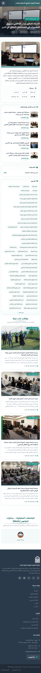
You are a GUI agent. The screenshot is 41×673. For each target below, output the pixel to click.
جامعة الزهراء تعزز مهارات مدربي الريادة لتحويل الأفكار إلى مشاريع (18, 134)
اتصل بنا (36, 607)
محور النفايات (26, 186)
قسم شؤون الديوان (32, 284)
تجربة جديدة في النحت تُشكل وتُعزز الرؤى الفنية (23, 399)
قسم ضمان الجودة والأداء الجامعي (29, 272)
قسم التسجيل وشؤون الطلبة (30, 308)
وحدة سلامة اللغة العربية (31, 255)
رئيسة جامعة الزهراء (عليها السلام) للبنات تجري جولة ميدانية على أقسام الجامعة (21, 354)
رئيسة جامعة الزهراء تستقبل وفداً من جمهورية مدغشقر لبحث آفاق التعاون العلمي (16, 124)
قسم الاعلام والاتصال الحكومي (16, 300)
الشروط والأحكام (5, 670)
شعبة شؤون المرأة (33, 276)
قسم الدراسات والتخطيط (31, 304)
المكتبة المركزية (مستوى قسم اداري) (28, 227)
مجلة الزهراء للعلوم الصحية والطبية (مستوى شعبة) (25, 207)
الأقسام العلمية (34, 594)
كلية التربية (35, 619)
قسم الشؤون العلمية (20, 284)
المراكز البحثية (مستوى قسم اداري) (29, 219)
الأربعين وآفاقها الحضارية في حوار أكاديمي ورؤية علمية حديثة (17, 144)
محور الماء (35, 190)
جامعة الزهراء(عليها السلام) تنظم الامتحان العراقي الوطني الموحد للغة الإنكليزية (22, 489)
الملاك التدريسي (34, 600)
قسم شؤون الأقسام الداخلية (13, 288)
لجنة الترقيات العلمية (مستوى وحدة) (28, 199)
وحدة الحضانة (13, 247)
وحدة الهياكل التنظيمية (17, 255)
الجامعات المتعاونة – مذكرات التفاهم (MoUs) (20, 520)
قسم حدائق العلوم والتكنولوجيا (30, 292)
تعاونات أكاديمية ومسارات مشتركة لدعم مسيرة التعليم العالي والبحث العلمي (17, 154)
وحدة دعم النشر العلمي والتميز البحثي (28, 195)
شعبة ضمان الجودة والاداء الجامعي (29, 267)
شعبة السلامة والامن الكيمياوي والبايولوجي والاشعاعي (24, 235)
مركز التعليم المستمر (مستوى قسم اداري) (27, 223)
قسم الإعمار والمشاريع (32, 296)
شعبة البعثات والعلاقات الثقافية (29, 231)
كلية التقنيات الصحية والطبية (30, 622)
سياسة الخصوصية (16, 670)
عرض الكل (21, 313)
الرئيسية (36, 591)
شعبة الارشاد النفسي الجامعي (21, 259)
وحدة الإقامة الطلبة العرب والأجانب (29, 239)
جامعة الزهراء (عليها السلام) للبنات (27, 3)
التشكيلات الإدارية (33, 597)
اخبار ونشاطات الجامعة (31, 173)
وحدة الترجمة (34, 251)
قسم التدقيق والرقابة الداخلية (30, 288)
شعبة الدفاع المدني (13, 272)
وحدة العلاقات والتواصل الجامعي (29, 243)
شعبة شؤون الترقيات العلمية (11, 263)
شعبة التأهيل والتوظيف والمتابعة (17, 276)
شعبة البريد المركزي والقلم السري (29, 263)
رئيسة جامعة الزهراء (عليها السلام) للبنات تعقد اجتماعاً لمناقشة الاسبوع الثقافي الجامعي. (21, 443)
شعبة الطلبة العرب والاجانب (16, 304)
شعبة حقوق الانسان (12, 227)
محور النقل (34, 186)
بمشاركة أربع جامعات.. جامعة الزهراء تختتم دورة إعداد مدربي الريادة (16, 113)
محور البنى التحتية (25, 190)
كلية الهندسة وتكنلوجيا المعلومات (29, 628)
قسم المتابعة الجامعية (32, 300)
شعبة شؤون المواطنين (14, 292)
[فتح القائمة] (3, 3)
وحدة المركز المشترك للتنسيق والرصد (28, 247)
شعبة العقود (34, 259)
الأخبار (36, 603)
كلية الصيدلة (35, 625)
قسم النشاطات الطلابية (18, 296)
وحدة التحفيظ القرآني (23, 251)
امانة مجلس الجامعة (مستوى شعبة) (28, 215)
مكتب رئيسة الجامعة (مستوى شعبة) (28, 211)
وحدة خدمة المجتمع (10, 251)
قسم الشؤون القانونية (16, 280)
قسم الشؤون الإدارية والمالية (30, 280)
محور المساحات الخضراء (14, 186)
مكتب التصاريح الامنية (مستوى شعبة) (28, 203)
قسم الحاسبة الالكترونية (15, 308)
